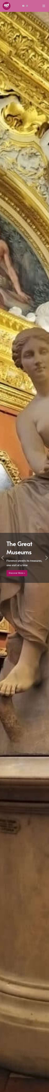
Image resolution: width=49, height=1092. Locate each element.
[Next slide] (46, 558)
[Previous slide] (2, 558)
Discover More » (17, 573)
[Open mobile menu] (43, 6)
